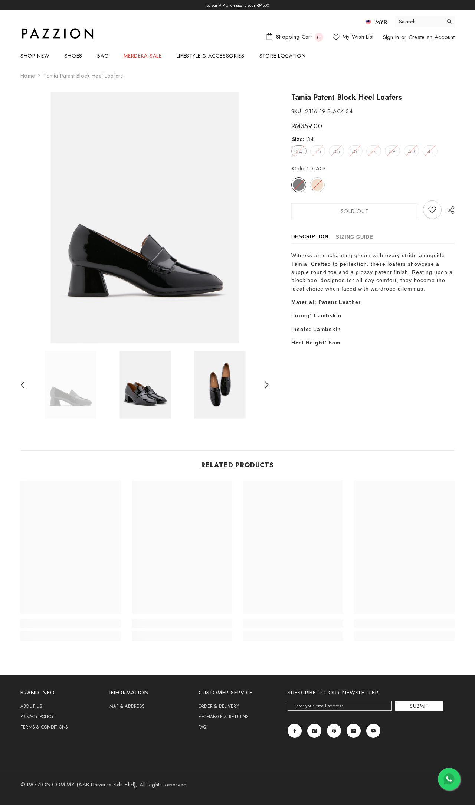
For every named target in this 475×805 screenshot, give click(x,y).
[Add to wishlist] (432, 209)
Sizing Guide (354, 237)
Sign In (392, 37)
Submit (419, 706)
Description (309, 236)
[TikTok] (354, 731)
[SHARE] (448, 210)
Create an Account (432, 37)
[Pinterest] (334, 731)
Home (27, 76)
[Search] (425, 21)
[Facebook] (295, 731)
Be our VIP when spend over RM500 (237, 5)
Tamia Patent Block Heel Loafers (346, 97)
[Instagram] (314, 731)
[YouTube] (373, 731)
